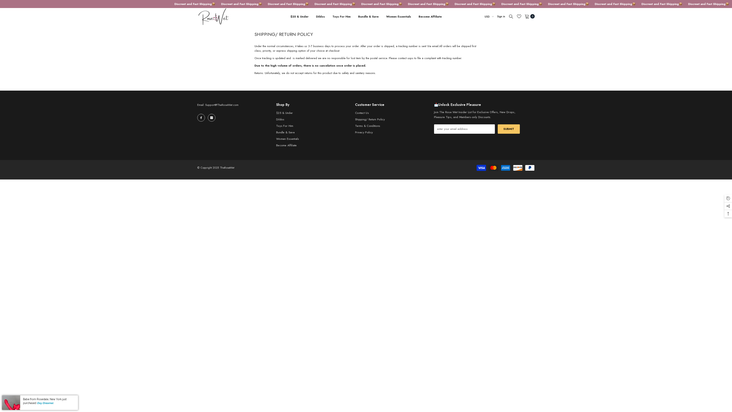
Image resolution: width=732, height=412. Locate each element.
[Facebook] (201, 118)
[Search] (511, 16)
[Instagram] (211, 118)
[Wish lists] (519, 16)
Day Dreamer (45, 403)
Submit (508, 129)
